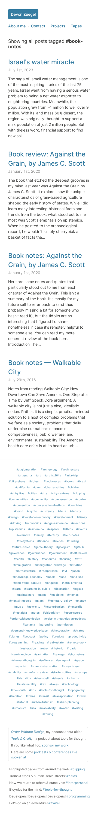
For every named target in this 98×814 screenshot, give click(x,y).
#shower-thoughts (23, 660)
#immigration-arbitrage (50, 564)
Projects (58, 26)
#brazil (82, 481)
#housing (65, 558)
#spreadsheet (71, 666)
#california (22, 487)
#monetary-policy (60, 600)
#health (19, 558)
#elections (78, 523)
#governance (36, 553)
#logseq (78, 588)
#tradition (15, 696)
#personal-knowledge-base (29, 630)
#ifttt (78, 558)
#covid (18, 511)
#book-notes (52, 481)
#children (74, 487)
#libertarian (61, 588)
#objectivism (51, 612)
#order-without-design (25, 618)
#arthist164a (52, 475)
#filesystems (25, 541)
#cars (37, 487)
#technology (70, 684)
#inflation (75, 564)
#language (52, 582)
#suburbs (73, 678)
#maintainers (25, 594)
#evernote (23, 535)
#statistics (24, 678)
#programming (18, 642)
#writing (77, 708)
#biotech (34, 481)
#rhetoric (57, 648)
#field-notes (71, 535)
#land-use (76, 576)
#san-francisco (21, 654)
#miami (39, 600)
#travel (81, 696)
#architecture (70, 469)
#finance (43, 541)
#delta (62, 511)
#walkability (47, 708)
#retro (43, 648)
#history (32, 558)
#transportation (63, 696)
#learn (16, 588)
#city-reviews (60, 493)
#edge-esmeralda (56, 523)
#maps (42, 594)
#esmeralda (36, 529)
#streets (57, 678)
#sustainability (26, 684)
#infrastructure (26, 570)
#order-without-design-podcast (65, 618)
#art (38, 475)
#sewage (59, 654)
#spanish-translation (44, 666)
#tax (43, 684)
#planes (14, 636)
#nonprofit (75, 606)
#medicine (57, 594)
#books (69, 481)
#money (80, 600)
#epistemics (17, 529)
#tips (32, 690)
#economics (33, 523)
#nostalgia (20, 612)
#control (81, 499)
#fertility (53, 535)
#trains (30, 696)
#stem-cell (41, 678)
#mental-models (20, 600)
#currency (47, 511)
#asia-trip (71, 475)
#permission (65, 624)
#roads (71, 648)
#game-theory (43, 547)
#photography (60, 630)
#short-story (76, 654)
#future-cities (21, 547)
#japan (75, 570)
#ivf (64, 570)
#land (62, 576)
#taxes (54, 684)
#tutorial (22, 702)
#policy (43, 636)
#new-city (33, 606)
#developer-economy (36, 517)
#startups (81, 672)
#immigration (22, 564)
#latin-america (72, 582)
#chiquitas (17, 493)
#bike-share (17, 481)
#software (46, 660)
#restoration (28, 648)
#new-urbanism (54, 606)
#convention (21, 505)
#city (43, 493)
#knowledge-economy (27, 576)
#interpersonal (49, 570)
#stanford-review (36, 672)
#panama (29, 624)
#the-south (18, 690)
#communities (18, 499)
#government (58, 553)
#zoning (47, 714)
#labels (50, 576)
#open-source (73, 612)
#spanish (21, 666)
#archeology (49, 469)
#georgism (63, 547)
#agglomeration (26, 469)
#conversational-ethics (49, 505)
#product (58, 636)
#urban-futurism (42, 702)
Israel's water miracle (41, 62)
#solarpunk (63, 660)
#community (39, 499)
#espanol (53, 529)
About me (17, 26)
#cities (32, 493)
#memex (73, 594)
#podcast (29, 636)
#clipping (79, 493)
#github (79, 547)
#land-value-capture (27, 582)
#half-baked (78, 553)
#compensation (61, 499)
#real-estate (55, 642)
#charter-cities (54, 487)
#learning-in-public (37, 588)
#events (81, 529)
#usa (33, 708)
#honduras (49, 558)
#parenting (46, 624)
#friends (58, 541)
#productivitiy (77, 636)
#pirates (78, 630)
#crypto (32, 511)
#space (79, 660)
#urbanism (19, 708)
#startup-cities (61, 672)
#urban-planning (68, 702)
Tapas (76, 26)
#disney (82, 517)
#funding (73, 541)
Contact (38, 26)
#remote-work (76, 642)
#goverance (16, 553)
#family (39, 535)
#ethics (68, 529)
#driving (15, 523)
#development (63, 517)
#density (75, 511)
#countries (75, 505)
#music (18, 606)
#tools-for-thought (51, 690)
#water (64, 708)
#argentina (24, 475)
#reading (38, 642)
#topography (76, 690)
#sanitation (41, 654)
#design (13, 517)
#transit (44, 696)
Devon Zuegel (23, 14)
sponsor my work (55, 745)
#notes (34, 612)
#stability (14, 672)
